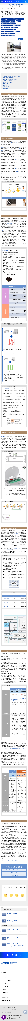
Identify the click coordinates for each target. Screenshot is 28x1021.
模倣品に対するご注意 (6, 1012)
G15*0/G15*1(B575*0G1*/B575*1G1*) (14, 699)
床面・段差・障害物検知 (8, 77)
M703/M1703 (20, 775)
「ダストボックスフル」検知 (9, 80)
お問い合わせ (6, 86)
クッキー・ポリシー (6, 1010)
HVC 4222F (6, 598)
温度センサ (5, 83)
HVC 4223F (6, 602)
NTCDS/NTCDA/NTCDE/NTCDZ (23, 699)
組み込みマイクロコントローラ (9, 82)
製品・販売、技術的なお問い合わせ (14, 870)
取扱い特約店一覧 (14, 875)
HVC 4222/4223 (17, 548)
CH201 (16, 142)
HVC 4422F (16, 533)
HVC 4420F (6, 606)
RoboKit (5, 85)
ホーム (3, 4)
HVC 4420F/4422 (8, 550)
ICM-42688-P (23, 220)
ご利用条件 (4, 1007)
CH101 (10, 142)
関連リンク (5, 88)
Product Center (17, 1)
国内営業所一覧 (14, 872)
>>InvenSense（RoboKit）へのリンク (9, 860)
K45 (13, 775)
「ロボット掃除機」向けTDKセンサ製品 (11, 76)
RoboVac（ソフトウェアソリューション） (12, 79)
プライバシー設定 (15, 1010)
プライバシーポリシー (13, 1007)
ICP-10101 (3, 436)
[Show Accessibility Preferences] (3, 1017)
